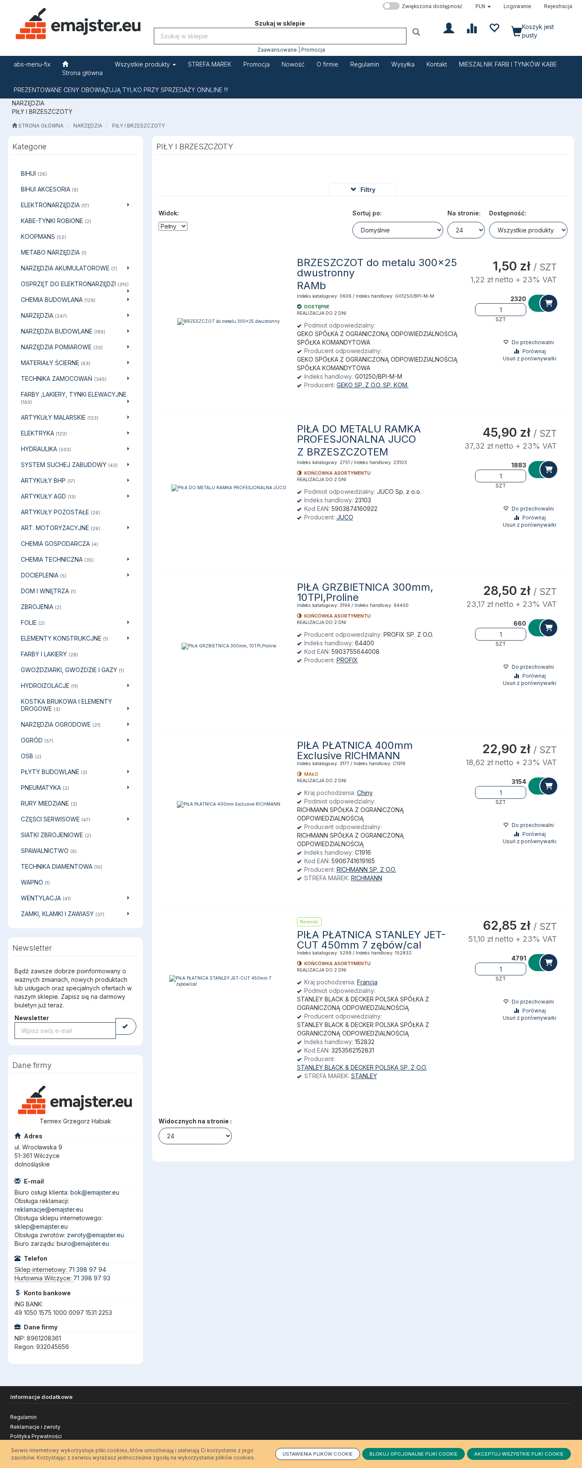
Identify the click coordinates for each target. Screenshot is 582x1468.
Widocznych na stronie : (195, 1121)
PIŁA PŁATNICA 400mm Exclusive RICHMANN (355, 750)
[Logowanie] (449, 27)
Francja (367, 982)
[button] (483, 6)
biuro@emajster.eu (83, 1243)
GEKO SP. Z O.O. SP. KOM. (373, 385)
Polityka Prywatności (36, 1436)
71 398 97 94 (87, 1269)
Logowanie (517, 6)
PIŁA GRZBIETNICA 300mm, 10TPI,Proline (365, 592)
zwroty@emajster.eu (95, 1235)
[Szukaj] (417, 31)
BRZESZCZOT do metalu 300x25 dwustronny (377, 267)
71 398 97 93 (91, 1278)
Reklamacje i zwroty (35, 1427)
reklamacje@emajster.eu (48, 1209)
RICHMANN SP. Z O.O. (366, 869)
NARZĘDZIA (87, 126)
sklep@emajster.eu (41, 1226)
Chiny (365, 792)
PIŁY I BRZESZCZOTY (138, 126)
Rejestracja (558, 6)
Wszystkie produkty (143, 64)
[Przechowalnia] (494, 27)
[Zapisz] (125, 1026)
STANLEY (364, 1075)
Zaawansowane (277, 50)
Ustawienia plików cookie (317, 1454)
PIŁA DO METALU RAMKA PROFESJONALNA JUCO (359, 434)
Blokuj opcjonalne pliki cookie (413, 1454)
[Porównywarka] (471, 27)
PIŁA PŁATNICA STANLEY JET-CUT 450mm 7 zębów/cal (371, 939)
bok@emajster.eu (94, 1192)
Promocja (313, 50)
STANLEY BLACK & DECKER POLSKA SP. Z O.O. (362, 1067)
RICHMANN (366, 878)
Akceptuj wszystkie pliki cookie (519, 1454)
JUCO (345, 517)
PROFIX (347, 660)
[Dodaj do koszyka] (542, 303)
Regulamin (23, 1417)
